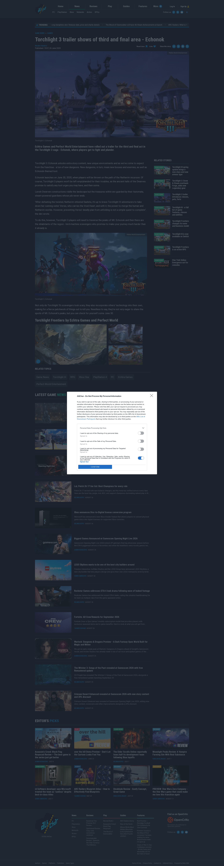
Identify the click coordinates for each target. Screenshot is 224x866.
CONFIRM (95, 467)
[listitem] (112, 428)
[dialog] (112, 433)
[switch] (141, 433)
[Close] (152, 396)
